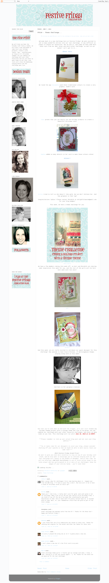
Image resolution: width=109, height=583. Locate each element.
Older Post (92, 568)
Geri (67, 308)
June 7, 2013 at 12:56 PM (49, 515)
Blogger (58, 578)
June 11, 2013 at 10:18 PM (49, 526)
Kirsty (40, 194)
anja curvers (45, 531)
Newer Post (42, 568)
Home (67, 568)
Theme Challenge (48, 473)
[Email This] (69, 471)
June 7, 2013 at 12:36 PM (49, 504)
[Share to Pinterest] (76, 471)
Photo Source (67, 263)
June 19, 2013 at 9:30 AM (49, 558)
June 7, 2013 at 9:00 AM (49, 486)
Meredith (67, 347)
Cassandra (55, 85)
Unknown (43, 520)
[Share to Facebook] (74, 471)
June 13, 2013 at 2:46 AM (49, 545)
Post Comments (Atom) (54, 572)
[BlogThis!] (71, 471)
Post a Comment (44, 561)
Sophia (43, 154)
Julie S (43, 479)
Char (42, 119)
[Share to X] (72, 471)
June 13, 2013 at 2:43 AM (49, 536)
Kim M (43, 550)
